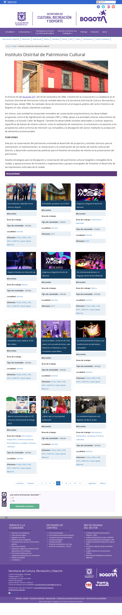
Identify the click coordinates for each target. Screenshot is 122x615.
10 (75, 483)
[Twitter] (4, 499)
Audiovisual (37, 39)
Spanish (102, 2)
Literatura (55, 39)
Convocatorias (24, 32)
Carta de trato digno (19, 535)
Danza (64, 39)
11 (80, 483)
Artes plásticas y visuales (17, 443)
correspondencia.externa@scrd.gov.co (48, 585)
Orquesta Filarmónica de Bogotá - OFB (100, 540)
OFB (29, 237)
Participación (88, 39)
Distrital (19, 231)
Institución (95, 32)
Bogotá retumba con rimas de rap (21, 272)
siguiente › (92, 483)
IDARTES (15, 241)
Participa (83, 32)
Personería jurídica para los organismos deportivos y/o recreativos (26, 554)
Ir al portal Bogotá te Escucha (43, 588)
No (13, 501)
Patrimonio (26, 39)
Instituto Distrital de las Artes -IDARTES (100, 537)
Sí (13, 498)
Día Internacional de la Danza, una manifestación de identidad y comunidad (90, 344)
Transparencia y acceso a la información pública (45, 32)
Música (46, 39)
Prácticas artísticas (25, 439)
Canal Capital (25, 241)
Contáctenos (16, 560)
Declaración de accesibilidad (96, 598)
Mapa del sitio (51, 598)
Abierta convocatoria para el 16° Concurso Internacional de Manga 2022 (21, 420)
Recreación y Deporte (10, 39)
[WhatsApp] (4, 504)
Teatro (77, 39)
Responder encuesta (24, 506)
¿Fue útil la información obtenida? (25, 495)
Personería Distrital (56, 533)
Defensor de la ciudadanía (21, 540)
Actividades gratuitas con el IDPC (55, 203)
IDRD (24, 237)
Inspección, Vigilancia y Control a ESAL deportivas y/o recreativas (25, 550)
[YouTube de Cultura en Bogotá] (113, 6)
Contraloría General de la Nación (61, 537)
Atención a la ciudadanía (20, 533)
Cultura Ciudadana (102, 39)
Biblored (10, 244)
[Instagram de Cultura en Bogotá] (108, 6)
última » (103, 483)
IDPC (9, 241)
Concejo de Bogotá (56, 540)
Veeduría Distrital (55, 542)
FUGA (18, 237)
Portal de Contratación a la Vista (60, 544)
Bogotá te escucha (18, 537)
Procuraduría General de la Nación (61, 535)
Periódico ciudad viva (37, 598)
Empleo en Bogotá (18, 557)
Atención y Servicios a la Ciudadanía (67, 32)
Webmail (19, 598)
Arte (71, 39)
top (6, 517)
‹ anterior (30, 483)
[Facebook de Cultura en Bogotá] (98, 6)
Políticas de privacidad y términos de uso (71, 598)
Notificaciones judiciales (17, 590)
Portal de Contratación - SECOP (60, 546)
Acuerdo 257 (29, 96)
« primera (20, 483)
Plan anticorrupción (19, 546)
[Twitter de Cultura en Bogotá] (103, 6)
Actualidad (9, 32)
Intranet (25, 598)
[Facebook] (4, 494)
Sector (104, 32)
